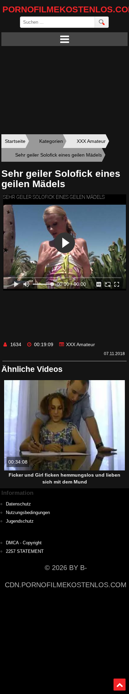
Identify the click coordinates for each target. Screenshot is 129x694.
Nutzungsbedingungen (28, 512)
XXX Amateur (80, 344)
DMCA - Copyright (24, 543)
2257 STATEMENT (25, 551)
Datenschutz (18, 504)
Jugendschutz (20, 521)
